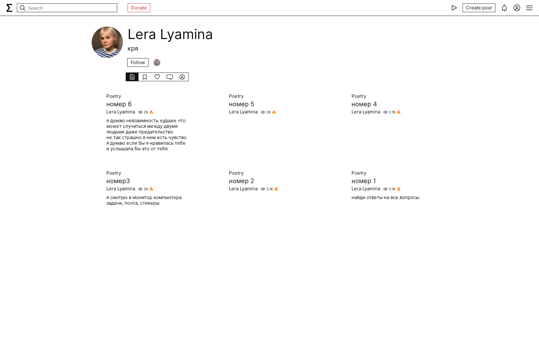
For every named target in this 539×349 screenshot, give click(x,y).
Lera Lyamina (120, 112)
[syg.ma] (9, 8)
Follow (138, 62)
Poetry (113, 96)
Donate (139, 8)
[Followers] (157, 62)
